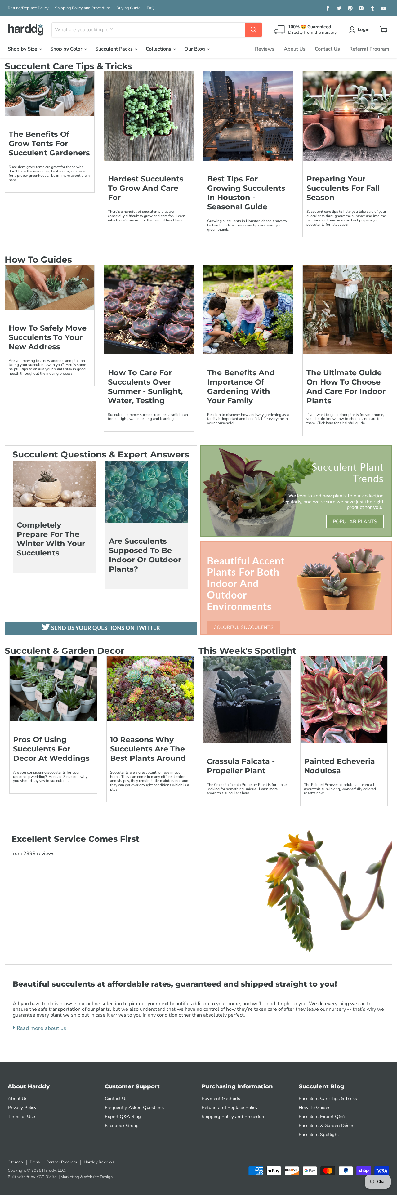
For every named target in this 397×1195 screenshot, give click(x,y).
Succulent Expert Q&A (322, 1116)
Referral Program (369, 49)
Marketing (69, 1177)
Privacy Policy (22, 1107)
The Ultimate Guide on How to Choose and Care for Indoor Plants (346, 386)
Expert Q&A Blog (123, 1116)
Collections (159, 49)
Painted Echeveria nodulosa (339, 766)
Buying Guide (128, 8)
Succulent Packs (114, 49)
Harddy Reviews (99, 1162)
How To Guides (314, 1107)
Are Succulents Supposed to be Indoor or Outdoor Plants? (145, 555)
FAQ (150, 8)
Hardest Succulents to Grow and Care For (145, 188)
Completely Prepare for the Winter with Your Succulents (51, 538)
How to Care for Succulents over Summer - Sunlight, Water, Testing (145, 386)
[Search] (253, 30)
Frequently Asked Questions (134, 1107)
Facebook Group (122, 1125)
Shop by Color (66, 49)
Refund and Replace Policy (230, 1107)
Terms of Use (21, 1116)
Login (364, 29)
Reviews (264, 49)
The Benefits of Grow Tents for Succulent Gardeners (49, 143)
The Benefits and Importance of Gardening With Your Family (241, 386)
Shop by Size (23, 49)
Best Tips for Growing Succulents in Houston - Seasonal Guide (246, 192)
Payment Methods (221, 1098)
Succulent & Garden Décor (326, 1125)
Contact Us (327, 49)
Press (35, 1162)
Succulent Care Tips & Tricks (328, 1098)
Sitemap (15, 1162)
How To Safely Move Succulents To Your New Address (48, 337)
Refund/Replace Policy (28, 8)
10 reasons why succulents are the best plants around (148, 749)
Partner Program (62, 1162)
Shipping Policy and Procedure (82, 8)
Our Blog (195, 49)
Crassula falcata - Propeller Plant (241, 766)
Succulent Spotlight (319, 1134)
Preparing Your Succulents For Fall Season (343, 188)
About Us (295, 49)
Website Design (98, 1177)
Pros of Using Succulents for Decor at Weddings (51, 749)
